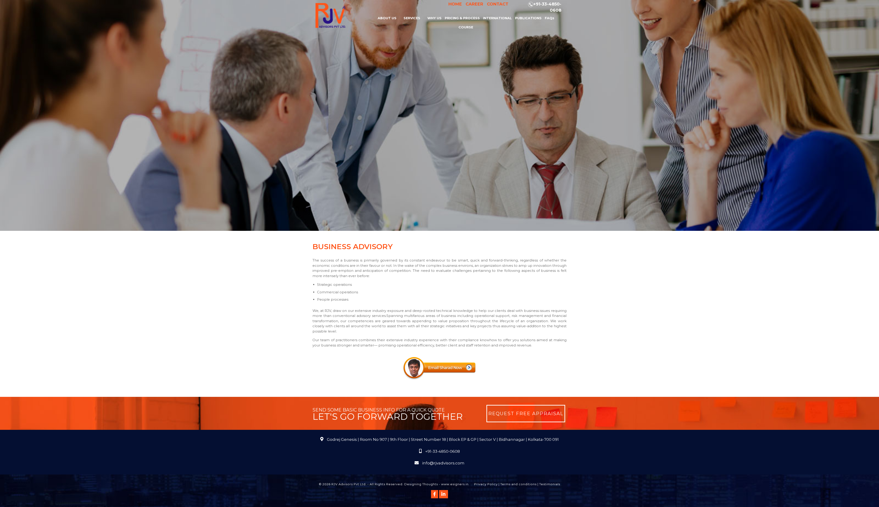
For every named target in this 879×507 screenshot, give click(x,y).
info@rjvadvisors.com (443, 463)
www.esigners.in (455, 484)
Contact (497, 4)
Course (465, 27)
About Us (387, 18)
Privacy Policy (486, 484)
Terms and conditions (518, 484)
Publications (528, 18)
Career (474, 4)
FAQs (549, 18)
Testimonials (549, 484)
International (497, 18)
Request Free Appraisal (525, 413)
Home (455, 4)
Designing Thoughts (421, 484)
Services (412, 18)
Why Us (434, 18)
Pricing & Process (462, 18)
